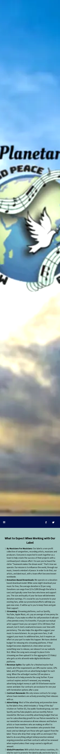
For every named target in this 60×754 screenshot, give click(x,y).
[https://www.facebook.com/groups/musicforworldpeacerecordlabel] (46, 522)
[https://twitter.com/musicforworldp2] (53, 522)
